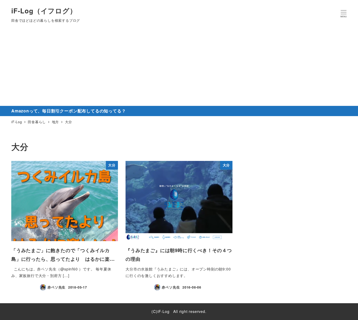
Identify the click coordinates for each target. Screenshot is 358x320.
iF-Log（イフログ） (44, 10)
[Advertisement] (179, 66)
